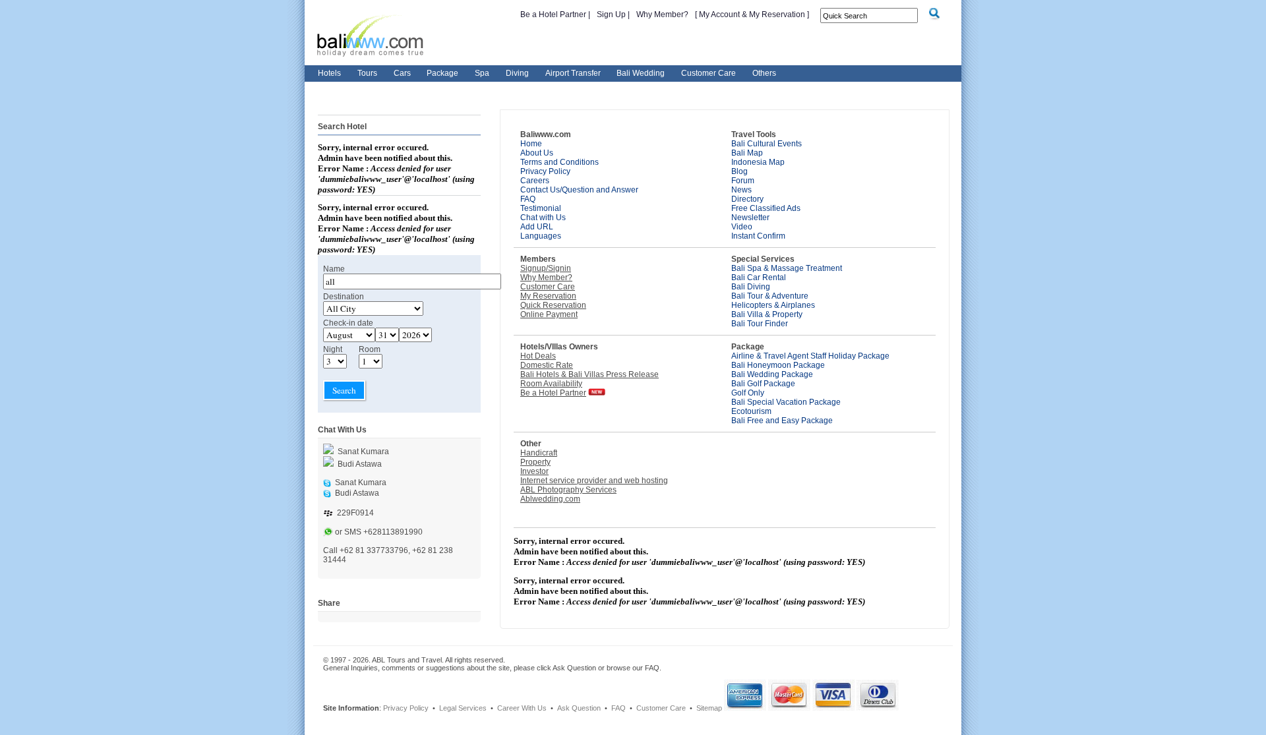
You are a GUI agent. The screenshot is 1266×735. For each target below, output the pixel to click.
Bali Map (747, 153)
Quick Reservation (553, 305)
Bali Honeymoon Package (778, 365)
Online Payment (549, 314)
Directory (747, 199)
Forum (742, 180)
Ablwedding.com (550, 499)
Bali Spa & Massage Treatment (786, 268)
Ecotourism (751, 411)
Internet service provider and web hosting (594, 480)
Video (741, 226)
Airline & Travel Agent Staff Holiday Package (810, 356)
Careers (534, 180)
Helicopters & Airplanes (773, 305)
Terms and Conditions (559, 162)
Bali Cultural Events (766, 143)
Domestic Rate (546, 365)
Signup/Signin (545, 268)
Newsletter (750, 217)
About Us (536, 153)
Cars (402, 73)
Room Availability (551, 383)
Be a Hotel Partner (554, 14)
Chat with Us (543, 217)
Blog (739, 171)
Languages (540, 236)
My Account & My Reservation (752, 14)
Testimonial (540, 208)
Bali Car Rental (758, 277)
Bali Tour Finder (759, 323)
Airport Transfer (573, 73)
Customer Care (708, 73)
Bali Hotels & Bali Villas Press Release (589, 374)
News (741, 189)
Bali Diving (750, 286)
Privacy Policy (545, 171)
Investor (534, 471)
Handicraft (538, 452)
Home (531, 143)
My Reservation (548, 296)
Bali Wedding (641, 73)
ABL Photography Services (568, 489)
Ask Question (579, 708)
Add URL (536, 226)
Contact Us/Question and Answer (579, 189)
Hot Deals (538, 356)
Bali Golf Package (763, 383)
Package (442, 73)
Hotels (329, 73)
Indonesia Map (758, 162)
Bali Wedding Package (772, 374)
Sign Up (612, 14)
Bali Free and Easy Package (782, 420)
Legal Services (463, 708)
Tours (367, 73)
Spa (482, 73)
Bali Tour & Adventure (769, 296)
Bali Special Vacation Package (786, 402)
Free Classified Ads (765, 208)
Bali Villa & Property (766, 314)
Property (535, 462)
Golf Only (747, 392)
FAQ (527, 199)
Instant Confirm (758, 236)
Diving (517, 73)
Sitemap (709, 708)
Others (764, 73)
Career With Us (522, 708)
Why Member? (662, 14)
